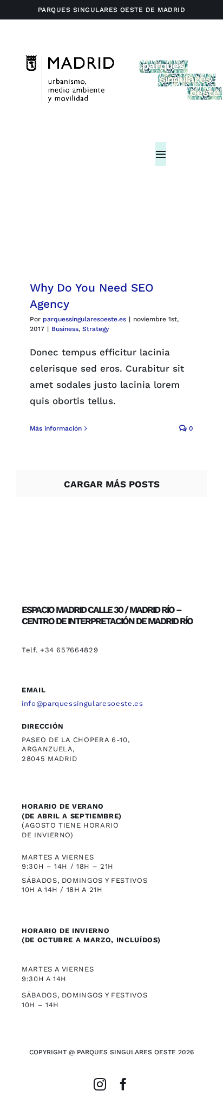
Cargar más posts (112, 484)
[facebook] (123, 1084)
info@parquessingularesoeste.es (82, 703)
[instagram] (100, 1084)
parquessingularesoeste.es (84, 319)
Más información (56, 428)
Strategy (95, 329)
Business (64, 329)
